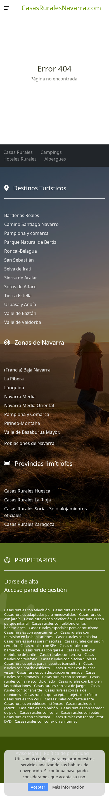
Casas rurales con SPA (38, 645)
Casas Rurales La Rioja (27, 500)
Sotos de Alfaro (20, 287)
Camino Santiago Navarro (31, 224)
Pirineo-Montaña (22, 423)
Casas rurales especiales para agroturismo (63, 627)
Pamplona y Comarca (26, 414)
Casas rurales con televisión (27, 609)
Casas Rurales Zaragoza (29, 524)
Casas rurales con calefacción (48, 618)
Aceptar (38, 787)
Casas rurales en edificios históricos (33, 703)
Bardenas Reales (21, 215)
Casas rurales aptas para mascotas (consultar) (42, 663)
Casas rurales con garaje (43, 650)
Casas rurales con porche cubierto (48, 665)
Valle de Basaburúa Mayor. (32, 432)
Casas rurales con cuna (39, 712)
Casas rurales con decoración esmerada (49, 672)
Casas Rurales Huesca (27, 491)
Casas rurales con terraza (60, 654)
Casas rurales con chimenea (27, 716)
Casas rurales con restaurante (69, 698)
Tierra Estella (18, 295)
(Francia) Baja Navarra (27, 370)
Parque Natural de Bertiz (30, 242)
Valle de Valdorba (22, 322)
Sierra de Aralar (20, 278)
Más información (68, 787)
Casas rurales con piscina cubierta (68, 658)
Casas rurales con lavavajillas (76, 609)
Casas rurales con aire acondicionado (51, 679)
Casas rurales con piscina (76, 636)
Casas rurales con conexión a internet (46, 721)
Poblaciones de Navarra (29, 443)
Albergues (55, 159)
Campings (51, 152)
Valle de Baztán (20, 313)
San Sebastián (19, 260)
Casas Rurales (18, 152)
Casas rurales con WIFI (22, 698)
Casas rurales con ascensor (64, 676)
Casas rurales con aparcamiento (30, 632)
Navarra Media (19, 396)
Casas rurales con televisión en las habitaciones (46, 634)
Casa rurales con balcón (38, 707)
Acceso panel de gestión (35, 590)
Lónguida (14, 388)
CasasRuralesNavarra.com (61, 7)
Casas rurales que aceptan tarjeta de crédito (60, 694)
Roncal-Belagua (20, 251)
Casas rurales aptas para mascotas (32, 641)
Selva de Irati (17, 269)
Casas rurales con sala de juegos (60, 685)
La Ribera (14, 379)
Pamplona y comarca (26, 233)
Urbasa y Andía (20, 304)
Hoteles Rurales (20, 159)
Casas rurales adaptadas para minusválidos (40, 614)
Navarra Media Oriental (29, 405)
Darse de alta (21, 581)
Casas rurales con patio (80, 712)
